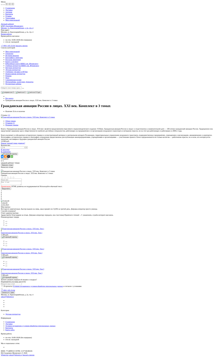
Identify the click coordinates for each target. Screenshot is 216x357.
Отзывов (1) (10, 123)
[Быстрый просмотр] (6, 221)
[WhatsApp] (11, 156)
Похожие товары (11, 125)
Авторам (8, 12)
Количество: (5, 145)
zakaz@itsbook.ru (7, 297)
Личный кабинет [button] (7, 24)
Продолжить (6, 188)
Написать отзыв (7, 165)
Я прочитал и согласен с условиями (43, 286)
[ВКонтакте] (2, 156)
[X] (8, 156)
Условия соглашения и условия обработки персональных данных (38, 286)
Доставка (8, 10)
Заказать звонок (21, 46)
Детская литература (12, 314)
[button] (17, 28)
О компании (10, 8)
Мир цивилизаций (12, 20)
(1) (9, 115)
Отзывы (8, 16)
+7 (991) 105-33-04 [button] (8, 290)
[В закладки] (6, 225)
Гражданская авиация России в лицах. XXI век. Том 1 (21, 233)
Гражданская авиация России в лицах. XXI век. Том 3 (21, 273)
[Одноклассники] (5, 156)
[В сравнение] (6, 223)
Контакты (9, 14)
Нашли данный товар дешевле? (13, 143)
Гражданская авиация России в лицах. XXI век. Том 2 (21, 253)
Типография (10, 18)
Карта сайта (10, 330)
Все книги (9, 98)
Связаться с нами (8, 292)
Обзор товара (10, 121)
